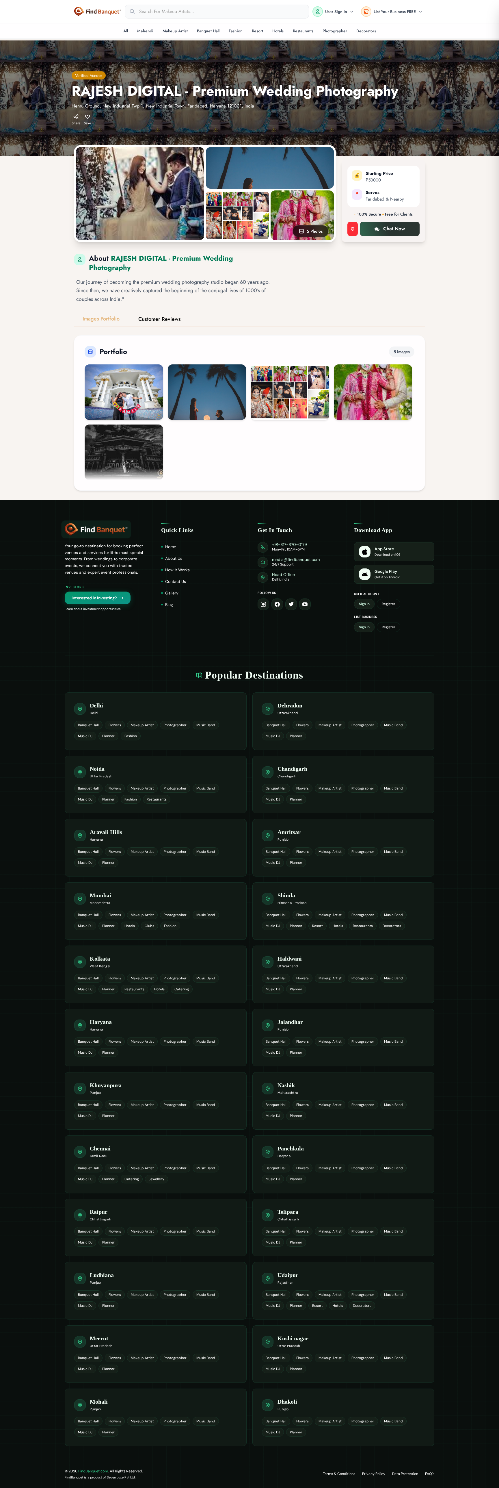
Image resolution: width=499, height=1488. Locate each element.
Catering (181, 989)
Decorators (366, 31)
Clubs (149, 926)
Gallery (171, 593)
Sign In (364, 604)
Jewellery (156, 1179)
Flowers (115, 725)
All (125, 31)
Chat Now (394, 228)
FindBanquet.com (93, 1471)
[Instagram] (263, 604)
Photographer (335, 31)
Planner (108, 736)
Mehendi (145, 31)
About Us (173, 558)
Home (170, 546)
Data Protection (405, 1474)
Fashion (236, 31)
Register (388, 604)
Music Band (205, 725)
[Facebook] (277, 604)
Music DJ (85, 736)
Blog (169, 604)
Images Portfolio (101, 319)
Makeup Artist (175, 31)
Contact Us (175, 581)
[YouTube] (305, 604)
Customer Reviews (159, 319)
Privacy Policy (373, 1474)
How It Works (177, 569)
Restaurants (303, 31)
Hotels (278, 31)
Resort (257, 31)
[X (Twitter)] (291, 604)
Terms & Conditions (339, 1474)
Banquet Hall (208, 31)
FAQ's (429, 1474)
